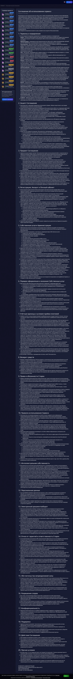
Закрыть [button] (66, 675)
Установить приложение (7, 99)
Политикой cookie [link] (46, 677)
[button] (64, 2)
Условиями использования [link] (36, 677)
